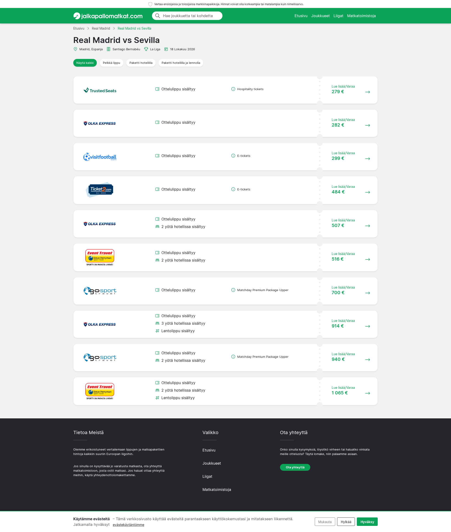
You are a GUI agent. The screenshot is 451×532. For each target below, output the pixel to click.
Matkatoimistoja (361, 15)
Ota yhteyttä (295, 467)
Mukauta (325, 522)
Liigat (338, 15)
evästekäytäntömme (128, 525)
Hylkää (346, 522)
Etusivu (301, 15)
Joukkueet (320, 15)
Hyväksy (367, 522)
